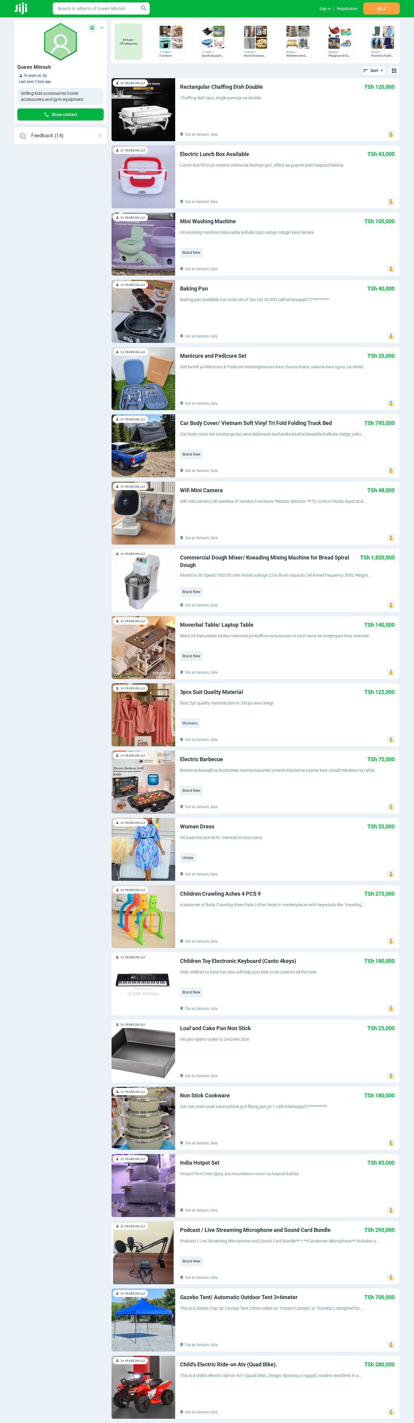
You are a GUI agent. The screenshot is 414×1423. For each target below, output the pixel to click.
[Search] (144, 8)
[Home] (21, 8)
